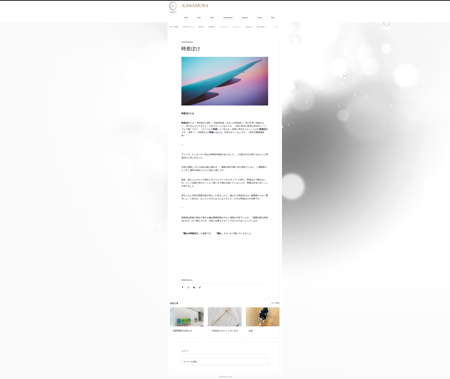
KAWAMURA (195, 5)
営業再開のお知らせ (182, 330)
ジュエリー (237, 27)
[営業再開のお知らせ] (187, 316)
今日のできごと (188, 27)
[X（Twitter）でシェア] (188, 287)
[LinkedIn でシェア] (194, 287)
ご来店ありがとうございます (224, 330)
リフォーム (224, 27)
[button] (277, 27)
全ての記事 (174, 27)
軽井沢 (201, 27)
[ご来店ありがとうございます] (225, 316)
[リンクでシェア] (200, 287)
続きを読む (261, 27)
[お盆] (262, 316)
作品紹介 (212, 27)
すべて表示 (275, 303)
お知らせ (249, 27)
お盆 (251, 330)
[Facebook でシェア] (182, 287)
